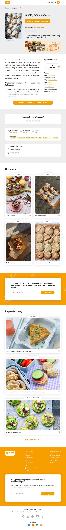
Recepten (14, 8)
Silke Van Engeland (38, 27)
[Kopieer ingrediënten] (56, 60)
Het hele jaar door (43, 138)
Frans (24, 138)
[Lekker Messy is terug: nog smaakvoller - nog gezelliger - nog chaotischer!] (43, 46)
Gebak (28, 138)
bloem (50, 82)
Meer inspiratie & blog (33, 440)
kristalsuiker (51, 75)
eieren (47, 73)
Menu (48, 2)
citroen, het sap (49, 87)
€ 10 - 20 (37, 132)
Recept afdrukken (15, 149)
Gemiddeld (26, 132)
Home (7, 8)
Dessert (19, 138)
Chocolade (13, 138)
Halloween (34, 138)
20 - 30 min (13, 132)
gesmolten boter (52, 80)
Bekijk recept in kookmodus (37, 21)
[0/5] (31, 31)
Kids (50, 138)
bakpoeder (49, 84)
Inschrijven (47, 292)
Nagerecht (55, 138)
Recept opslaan (14, 153)
